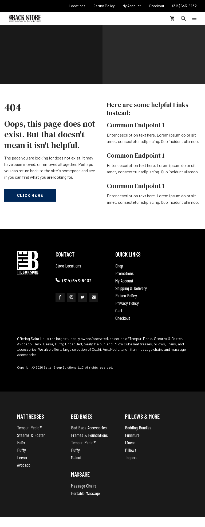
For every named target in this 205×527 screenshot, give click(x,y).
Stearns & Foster (31, 435)
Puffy (21, 450)
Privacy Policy (127, 303)
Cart (118, 310)
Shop (119, 266)
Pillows (130, 450)
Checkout (122, 318)
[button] (183, 18)
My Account (124, 281)
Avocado (23, 465)
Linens (130, 442)
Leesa (22, 457)
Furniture (132, 435)
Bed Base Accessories (89, 427)
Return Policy (126, 295)
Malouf (76, 457)
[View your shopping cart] (172, 18)
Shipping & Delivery (131, 288)
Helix (21, 442)
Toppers (131, 457)
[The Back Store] (25, 18)
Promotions (124, 273)
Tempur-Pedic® (29, 427)
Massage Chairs (84, 486)
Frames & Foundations (89, 435)
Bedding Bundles (138, 427)
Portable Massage (85, 493)
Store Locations (68, 266)
